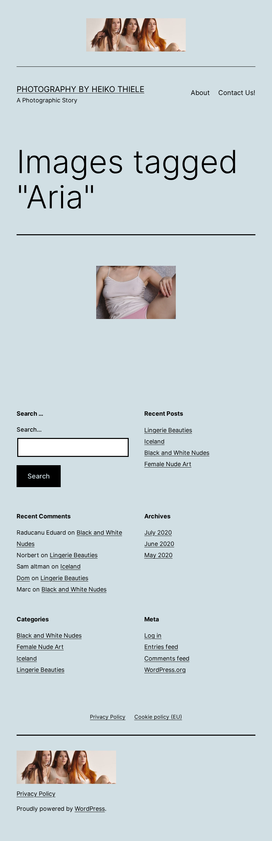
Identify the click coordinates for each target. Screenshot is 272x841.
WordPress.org (165, 669)
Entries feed (161, 646)
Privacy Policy (36, 793)
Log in (153, 635)
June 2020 (159, 543)
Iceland (154, 441)
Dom (23, 578)
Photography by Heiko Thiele (80, 89)
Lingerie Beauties (168, 430)
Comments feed (166, 658)
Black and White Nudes (176, 452)
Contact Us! (236, 93)
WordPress (90, 808)
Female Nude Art (167, 464)
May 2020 (158, 555)
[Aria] (136, 292)
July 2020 (158, 532)
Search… (29, 429)
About (200, 93)
